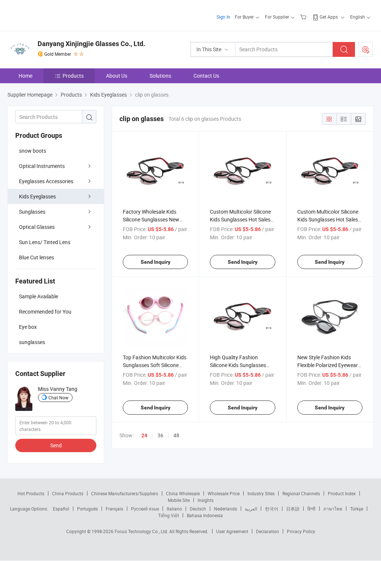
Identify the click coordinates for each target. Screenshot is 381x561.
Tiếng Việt (168, 515)
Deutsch (198, 509)
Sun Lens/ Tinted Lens (44, 242)
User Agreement (232, 531)
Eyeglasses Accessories (46, 181)
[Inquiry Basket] (304, 17)
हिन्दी (311, 509)
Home (25, 75)
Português (87, 509)
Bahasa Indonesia (205, 515)
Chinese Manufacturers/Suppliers (124, 493)
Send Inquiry (155, 262)
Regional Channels (301, 493)
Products (73, 75)
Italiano (174, 509)
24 (144, 435)
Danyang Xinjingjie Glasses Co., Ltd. (91, 44)
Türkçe (356, 509)
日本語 (293, 509)
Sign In (223, 17)
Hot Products (30, 493)
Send (56, 445)
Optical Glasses (37, 226)
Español (61, 509)
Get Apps (328, 17)
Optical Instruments (42, 165)
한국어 (271, 509)
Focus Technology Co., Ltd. (142, 531)
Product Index (342, 493)
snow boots (32, 150)
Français (114, 509)
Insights (206, 500)
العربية (251, 509)
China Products (67, 493)
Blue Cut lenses (36, 257)
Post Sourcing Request (366, 49)
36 (160, 435)
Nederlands (225, 509)
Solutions (160, 75)
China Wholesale (183, 493)
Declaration (267, 531)
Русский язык (145, 509)
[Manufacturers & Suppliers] (55, 14)
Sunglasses (32, 211)
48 (176, 435)
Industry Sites (261, 493)
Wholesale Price (224, 493)
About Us (116, 75)
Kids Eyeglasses (37, 196)
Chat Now (58, 398)
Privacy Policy (301, 531)
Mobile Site (179, 500)
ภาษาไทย (332, 509)
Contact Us (206, 75)
